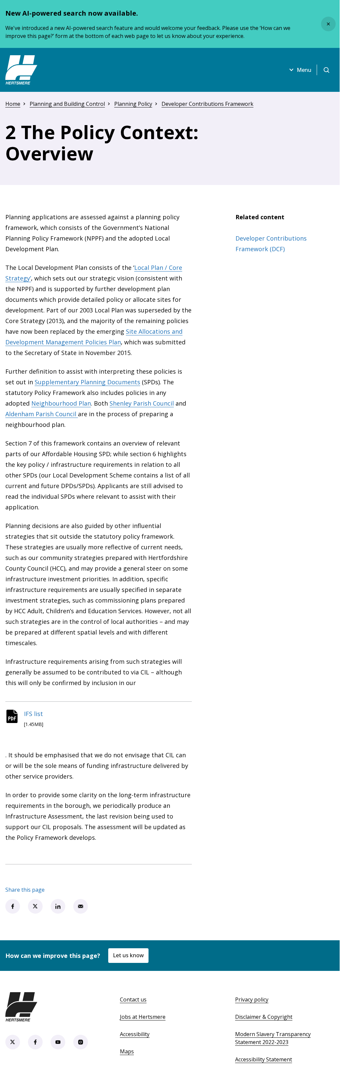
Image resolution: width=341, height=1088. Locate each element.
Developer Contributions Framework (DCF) (271, 243)
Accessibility (135, 1034)
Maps (127, 1051)
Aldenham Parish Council (41, 414)
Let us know (128, 955)
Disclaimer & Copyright (263, 1016)
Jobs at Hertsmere (143, 1016)
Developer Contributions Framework (207, 103)
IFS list (33, 714)
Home (12, 103)
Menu (304, 70)
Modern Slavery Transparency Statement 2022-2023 (273, 1038)
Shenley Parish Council (142, 403)
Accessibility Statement (263, 1059)
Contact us (133, 999)
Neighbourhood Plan (61, 403)
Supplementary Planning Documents (87, 382)
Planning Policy (133, 103)
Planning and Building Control (67, 103)
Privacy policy (251, 999)
